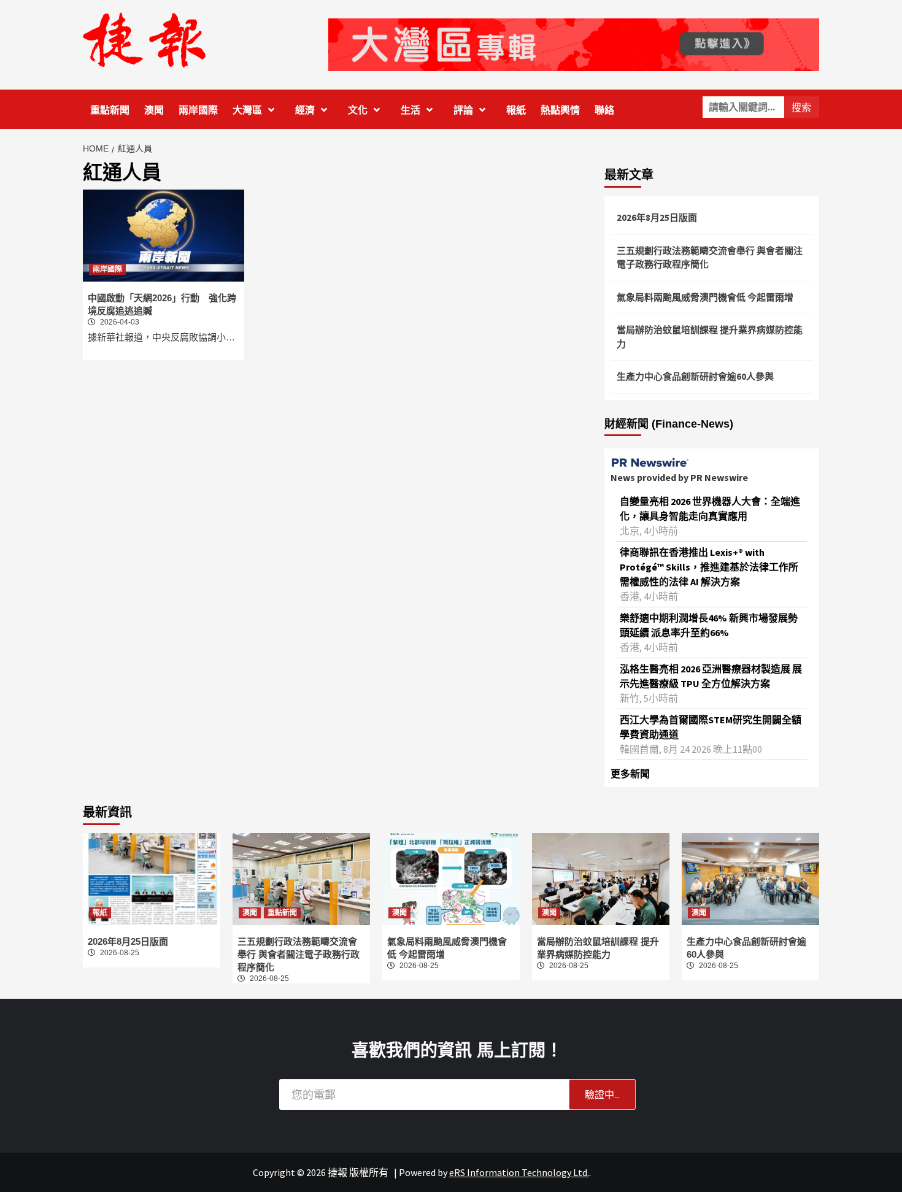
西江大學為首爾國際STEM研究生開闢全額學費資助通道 (710, 726)
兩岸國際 (198, 110)
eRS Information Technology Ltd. (519, 1172)
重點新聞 (109, 110)
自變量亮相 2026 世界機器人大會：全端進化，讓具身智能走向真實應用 (710, 508)
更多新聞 (630, 773)
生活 (410, 110)
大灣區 (247, 110)
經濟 (305, 110)
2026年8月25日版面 (657, 217)
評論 (463, 110)
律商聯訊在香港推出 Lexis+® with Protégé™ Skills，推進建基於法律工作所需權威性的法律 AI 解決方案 (709, 567)
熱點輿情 (560, 110)
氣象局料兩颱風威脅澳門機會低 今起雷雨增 (705, 297)
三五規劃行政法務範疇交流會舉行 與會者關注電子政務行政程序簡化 (710, 258)
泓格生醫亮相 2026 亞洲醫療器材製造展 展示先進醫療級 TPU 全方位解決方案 (711, 676)
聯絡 (604, 110)
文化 (358, 110)
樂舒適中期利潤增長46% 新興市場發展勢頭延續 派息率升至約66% (709, 625)
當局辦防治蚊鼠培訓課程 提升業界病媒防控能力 (710, 337)
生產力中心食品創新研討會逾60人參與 (695, 376)
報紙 (516, 110)
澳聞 (154, 110)
